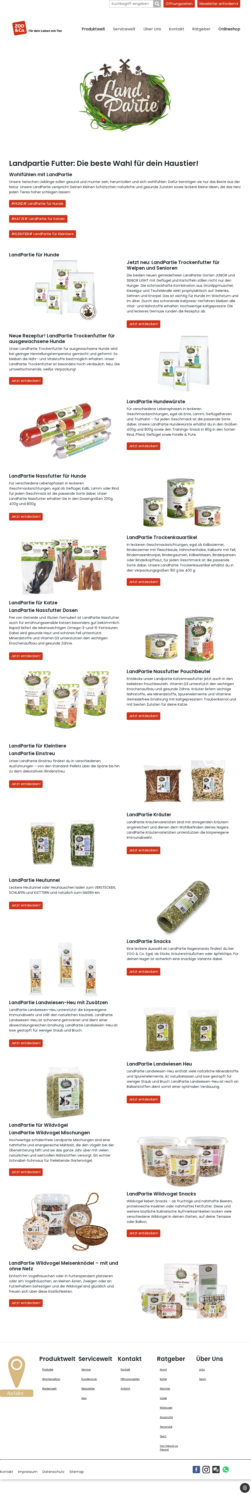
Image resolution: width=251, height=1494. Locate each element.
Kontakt (176, 29)
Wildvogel (166, 1408)
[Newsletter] (216, 1469)
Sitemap (76, 1471)
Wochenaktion (51, 1379)
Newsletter (88, 1389)
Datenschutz (53, 1471)
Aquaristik (166, 1417)
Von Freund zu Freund (169, 1447)
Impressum (28, 1471)
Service (86, 1369)
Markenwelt (49, 1389)
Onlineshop (229, 29)
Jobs (202, 1369)
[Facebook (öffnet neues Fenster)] (196, 1469)
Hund (163, 1369)
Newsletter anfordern (218, 3)
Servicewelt (124, 29)
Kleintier (165, 1389)
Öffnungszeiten (179, 3)
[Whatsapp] (225, 1469)
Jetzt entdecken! (143, 324)
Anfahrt (125, 1389)
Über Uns (152, 29)
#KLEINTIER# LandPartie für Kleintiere (42, 233)
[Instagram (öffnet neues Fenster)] (206, 1469)
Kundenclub (89, 1379)
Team (202, 1379)
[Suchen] (157, 4)
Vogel (163, 1398)
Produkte (47, 1369)
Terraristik (166, 1427)
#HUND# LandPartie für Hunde (37, 203)
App (84, 1398)
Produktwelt (93, 29)
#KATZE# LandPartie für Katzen (38, 218)
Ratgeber (201, 29)
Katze (163, 1379)
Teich (163, 1436)
